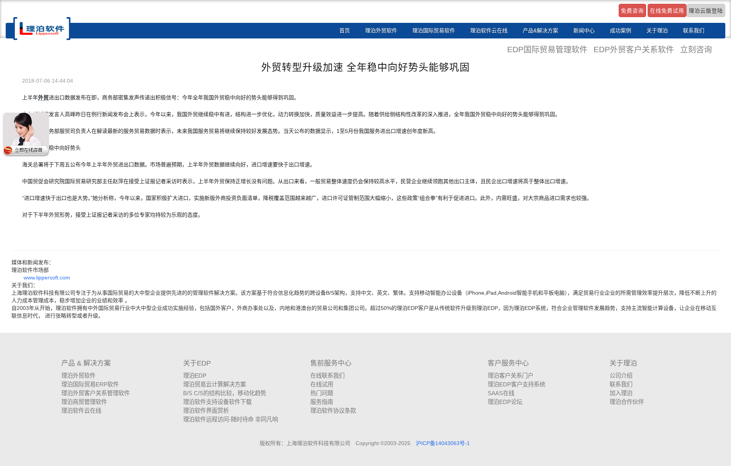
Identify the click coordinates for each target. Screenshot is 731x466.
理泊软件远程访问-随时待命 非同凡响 (230, 419)
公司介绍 (621, 375)
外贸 (43, 97)
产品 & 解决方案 (86, 363)
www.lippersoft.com (47, 277)
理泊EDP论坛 (505, 402)
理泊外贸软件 (381, 30)
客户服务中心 (508, 363)
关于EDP (197, 363)
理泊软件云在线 (489, 30)
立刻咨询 (696, 49)
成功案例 (620, 30)
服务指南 (321, 402)
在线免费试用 (667, 11)
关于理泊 (657, 30)
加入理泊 (621, 393)
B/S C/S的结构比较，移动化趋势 (224, 393)
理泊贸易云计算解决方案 (214, 384)
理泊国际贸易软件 (433, 30)
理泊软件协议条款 (333, 410)
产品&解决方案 (540, 30)
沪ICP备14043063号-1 (443, 443)
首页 (344, 30)
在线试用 (321, 384)
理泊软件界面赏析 (206, 410)
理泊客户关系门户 (510, 375)
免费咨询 (632, 11)
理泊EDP (194, 375)
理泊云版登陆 (706, 11)
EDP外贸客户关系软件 (635, 49)
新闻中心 (584, 30)
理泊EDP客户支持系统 (516, 384)
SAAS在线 (501, 393)
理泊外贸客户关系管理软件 (95, 393)
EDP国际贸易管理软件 (548, 49)
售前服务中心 (330, 363)
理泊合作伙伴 (627, 402)
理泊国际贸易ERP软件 (90, 384)
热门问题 (321, 393)
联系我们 (693, 30)
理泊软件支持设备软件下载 (217, 402)
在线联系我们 (327, 375)
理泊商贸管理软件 (84, 402)
